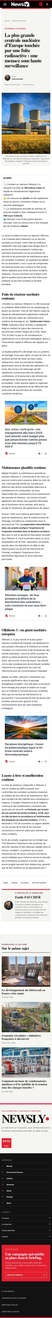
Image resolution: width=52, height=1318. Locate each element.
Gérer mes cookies (10, 1312)
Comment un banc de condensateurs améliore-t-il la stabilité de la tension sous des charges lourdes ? (24, 1084)
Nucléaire (25, 883)
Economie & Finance (19, 21)
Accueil (7, 21)
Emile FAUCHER (28, 897)
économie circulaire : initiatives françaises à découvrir (21, 1037)
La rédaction (26, 1224)
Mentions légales (10, 1305)
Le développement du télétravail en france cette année (23, 991)
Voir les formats (26, 1275)
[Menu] (5, 4)
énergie (14, 883)
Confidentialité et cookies (14, 1298)
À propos (26, 1218)
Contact (26, 1237)
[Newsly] (26, 4)
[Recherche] (47, 4)
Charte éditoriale (26, 1230)
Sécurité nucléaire (39, 883)
